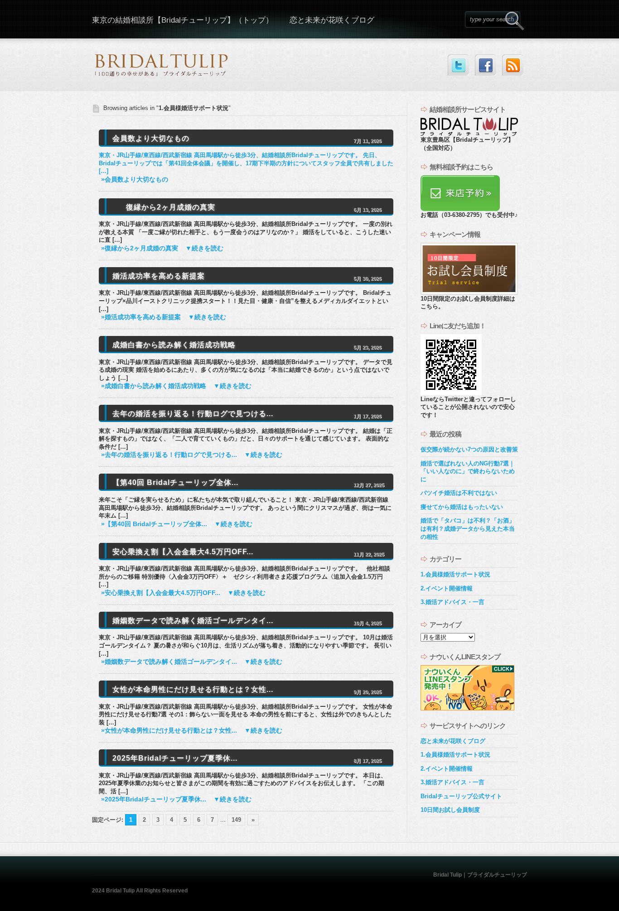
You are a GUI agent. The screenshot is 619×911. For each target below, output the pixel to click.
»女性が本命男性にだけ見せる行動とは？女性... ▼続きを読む (191, 730)
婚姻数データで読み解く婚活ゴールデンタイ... (192, 620)
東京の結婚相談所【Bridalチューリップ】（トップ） (182, 20)
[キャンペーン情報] (469, 292)
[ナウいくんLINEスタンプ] (467, 708)
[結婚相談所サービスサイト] (469, 133)
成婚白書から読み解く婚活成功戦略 (174, 345)
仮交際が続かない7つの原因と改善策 (469, 449)
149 (236, 819)
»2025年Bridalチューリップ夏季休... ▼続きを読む (176, 799)
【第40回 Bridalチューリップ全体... (175, 482)
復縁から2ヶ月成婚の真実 (170, 207)
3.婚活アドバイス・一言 (452, 602)
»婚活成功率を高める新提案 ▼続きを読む (163, 317)
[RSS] (512, 65)
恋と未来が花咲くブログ (332, 20)
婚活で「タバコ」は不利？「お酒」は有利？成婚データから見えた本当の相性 (468, 528)
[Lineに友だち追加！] (451, 393)
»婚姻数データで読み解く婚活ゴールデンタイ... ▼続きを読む (191, 661)
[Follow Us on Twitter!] (458, 65)
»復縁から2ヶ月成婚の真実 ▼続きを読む (162, 248)
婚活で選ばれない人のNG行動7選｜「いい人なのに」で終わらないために (468, 471)
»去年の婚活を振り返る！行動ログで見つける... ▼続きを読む (191, 454)
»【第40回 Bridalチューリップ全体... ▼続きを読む (176, 524)
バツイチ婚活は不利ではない (459, 492)
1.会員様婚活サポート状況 (455, 574)
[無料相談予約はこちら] (460, 209)
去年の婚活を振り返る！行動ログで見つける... (192, 413)
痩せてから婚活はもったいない (462, 506)
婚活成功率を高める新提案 (158, 276)
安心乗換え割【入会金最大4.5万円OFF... (182, 552)
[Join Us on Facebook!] (485, 65)
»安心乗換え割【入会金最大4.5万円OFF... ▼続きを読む (183, 593)
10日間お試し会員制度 (450, 809)
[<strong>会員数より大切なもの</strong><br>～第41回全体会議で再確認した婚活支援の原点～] (107, 207)
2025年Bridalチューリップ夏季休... (174, 758)
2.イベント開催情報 (447, 588)
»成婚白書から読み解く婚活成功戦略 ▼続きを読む (176, 386)
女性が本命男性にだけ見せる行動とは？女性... (192, 689)
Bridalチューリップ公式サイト (461, 796)
